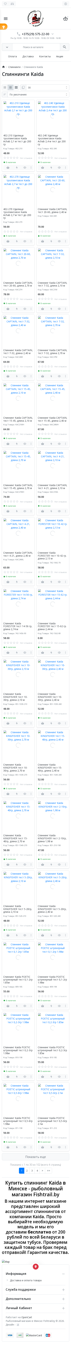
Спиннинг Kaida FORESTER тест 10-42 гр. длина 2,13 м (52, 555)
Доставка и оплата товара (26, 1280)
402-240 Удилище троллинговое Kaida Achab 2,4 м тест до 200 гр (52, 140)
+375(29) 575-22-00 (35, 34)
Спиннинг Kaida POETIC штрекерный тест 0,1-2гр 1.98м (52, 979)
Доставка (28, 56)
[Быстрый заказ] (17, 167)
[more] (31, 167)
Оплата (12, 56)
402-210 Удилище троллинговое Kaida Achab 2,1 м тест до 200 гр (17, 140)
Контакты (45, 56)
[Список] (5, 87)
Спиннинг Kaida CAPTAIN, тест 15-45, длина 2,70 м (18, 487)
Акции (59, 56)
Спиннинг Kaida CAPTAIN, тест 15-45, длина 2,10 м (18, 419)
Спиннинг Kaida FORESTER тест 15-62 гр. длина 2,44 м (52, 626)
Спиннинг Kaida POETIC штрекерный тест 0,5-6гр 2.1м (52, 1121)
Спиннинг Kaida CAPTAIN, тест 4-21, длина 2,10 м (52, 487)
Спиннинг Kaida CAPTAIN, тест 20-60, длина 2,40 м (52, 211)
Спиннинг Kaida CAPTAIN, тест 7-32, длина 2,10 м (52, 284)
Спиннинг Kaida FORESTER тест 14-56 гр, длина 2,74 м (17, 626)
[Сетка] (10, 87)
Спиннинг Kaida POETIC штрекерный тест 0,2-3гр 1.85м (52, 1050)
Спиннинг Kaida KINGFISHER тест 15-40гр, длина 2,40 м (50, 767)
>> (48, 1170)
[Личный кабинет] (65, 3)
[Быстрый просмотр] (25, 167)
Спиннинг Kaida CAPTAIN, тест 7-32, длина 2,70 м (52, 352)
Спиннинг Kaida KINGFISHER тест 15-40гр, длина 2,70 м (15, 838)
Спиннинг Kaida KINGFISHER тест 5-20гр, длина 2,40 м (52, 909)
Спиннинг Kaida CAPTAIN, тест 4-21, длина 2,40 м (18, 554)
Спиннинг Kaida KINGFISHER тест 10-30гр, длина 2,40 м (50, 697)
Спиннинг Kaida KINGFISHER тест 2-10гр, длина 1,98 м (52, 838)
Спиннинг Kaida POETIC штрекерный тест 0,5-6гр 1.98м (18, 1121)
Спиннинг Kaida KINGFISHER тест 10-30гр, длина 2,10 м (15, 697)
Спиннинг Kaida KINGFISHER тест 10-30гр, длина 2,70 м (15, 767)
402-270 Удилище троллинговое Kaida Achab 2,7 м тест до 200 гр (17, 213)
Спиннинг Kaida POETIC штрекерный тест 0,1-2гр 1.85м (18, 979)
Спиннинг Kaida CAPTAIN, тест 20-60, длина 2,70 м (18, 284)
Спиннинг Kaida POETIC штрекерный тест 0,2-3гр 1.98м (18, 1050)
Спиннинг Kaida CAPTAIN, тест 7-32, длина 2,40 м (18, 352)
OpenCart (26, 1317)
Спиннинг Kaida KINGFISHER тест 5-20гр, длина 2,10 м (17, 909)
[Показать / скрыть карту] (36, 1267)
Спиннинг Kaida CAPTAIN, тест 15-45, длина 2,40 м (52, 419)
